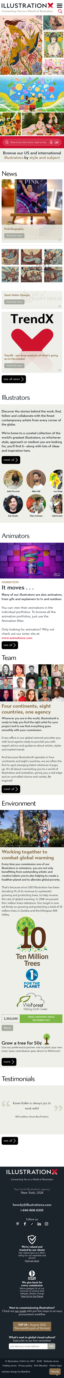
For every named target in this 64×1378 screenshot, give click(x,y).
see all (8, 645)
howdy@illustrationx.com (32, 1205)
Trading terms (9, 1365)
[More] (59, 5)
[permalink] (59, 240)
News (9, 174)
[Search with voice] (51, 142)
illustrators (13, 157)
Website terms (51, 1361)
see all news (12, 379)
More (7, 1028)
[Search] (60, 11)
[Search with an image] (56, 142)
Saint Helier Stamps (17, 295)
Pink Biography (14, 229)
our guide (20, 1311)
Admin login (55, 1365)
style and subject (45, 157)
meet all (9, 460)
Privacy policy (25, 1365)
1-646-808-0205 (32, 1210)
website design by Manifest (16, 1371)
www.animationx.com (17, 638)
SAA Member (41, 1365)
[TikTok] (32, 1224)
